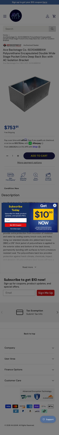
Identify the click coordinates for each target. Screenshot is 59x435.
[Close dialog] (54, 205)
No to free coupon (15, 229)
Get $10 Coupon (15, 225)
